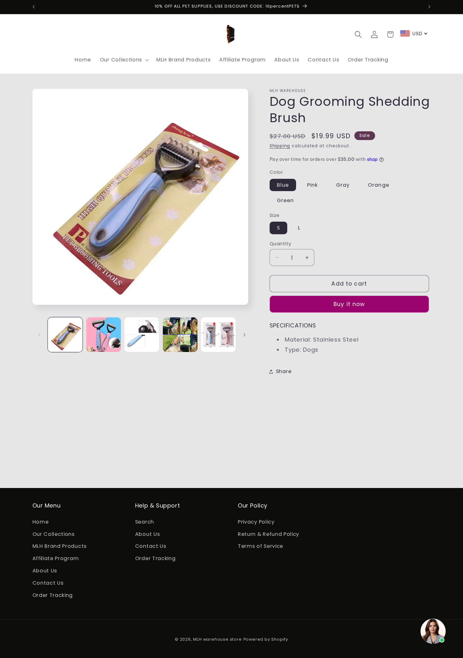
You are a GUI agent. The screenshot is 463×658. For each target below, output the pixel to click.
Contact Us (48, 583)
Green (285, 200)
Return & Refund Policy (268, 534)
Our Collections (53, 534)
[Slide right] (244, 335)
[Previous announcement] (34, 7)
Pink (312, 184)
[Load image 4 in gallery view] (180, 334)
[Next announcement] (429, 7)
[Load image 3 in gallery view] (141, 334)
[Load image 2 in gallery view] (103, 334)
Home (40, 521)
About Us (44, 570)
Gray (343, 184)
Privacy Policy (256, 521)
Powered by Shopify (266, 639)
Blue (283, 184)
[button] (123, 59)
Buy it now (349, 304)
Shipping (280, 146)
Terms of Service (260, 546)
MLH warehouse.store (217, 639)
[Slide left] (39, 335)
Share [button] (283, 371)
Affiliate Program (55, 558)
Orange (378, 184)
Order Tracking (52, 595)
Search (144, 521)
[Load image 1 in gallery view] (65, 334)
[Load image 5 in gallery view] (218, 334)
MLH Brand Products (59, 546)
